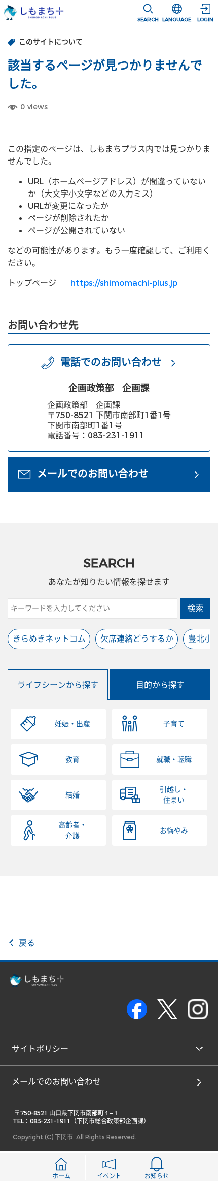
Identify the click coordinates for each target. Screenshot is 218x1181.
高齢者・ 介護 (72, 830)
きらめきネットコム (49, 638)
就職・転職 (174, 759)
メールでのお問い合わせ (56, 1081)
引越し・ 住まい (174, 795)
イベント (109, 1176)
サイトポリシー (40, 1049)
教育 (72, 759)
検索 (195, 608)
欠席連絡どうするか (136, 638)
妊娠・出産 (72, 724)
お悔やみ (174, 831)
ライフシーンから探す (57, 685)
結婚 (72, 795)
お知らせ (156, 1176)
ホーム (61, 1176)
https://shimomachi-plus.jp (123, 283)
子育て (174, 724)
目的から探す (160, 685)
